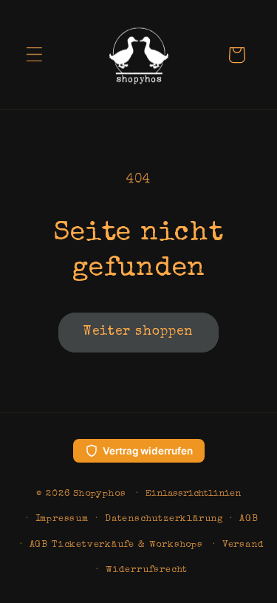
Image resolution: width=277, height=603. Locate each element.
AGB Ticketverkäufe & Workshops (116, 545)
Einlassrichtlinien (193, 494)
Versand (243, 545)
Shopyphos (99, 494)
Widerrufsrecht (147, 570)
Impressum (62, 519)
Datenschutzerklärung (164, 519)
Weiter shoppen (138, 332)
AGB (248, 519)
